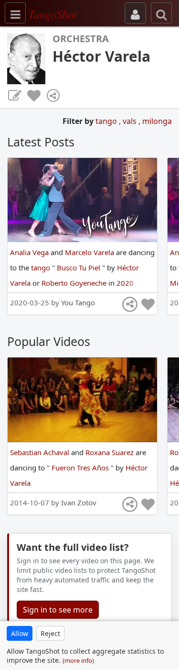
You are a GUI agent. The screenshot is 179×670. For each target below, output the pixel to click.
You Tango (78, 302)
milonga (157, 121)
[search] (161, 12)
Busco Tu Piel (79, 267)
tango (107, 121)
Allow (19, 633)
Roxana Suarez (110, 452)
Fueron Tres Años (81, 467)
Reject (50, 633)
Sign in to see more (58, 609)
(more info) (78, 660)
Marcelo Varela (90, 252)
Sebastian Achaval (40, 452)
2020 (125, 283)
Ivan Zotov (78, 502)
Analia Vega (30, 252)
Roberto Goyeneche (75, 283)
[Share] (53, 95)
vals (130, 121)
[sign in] (135, 13)
